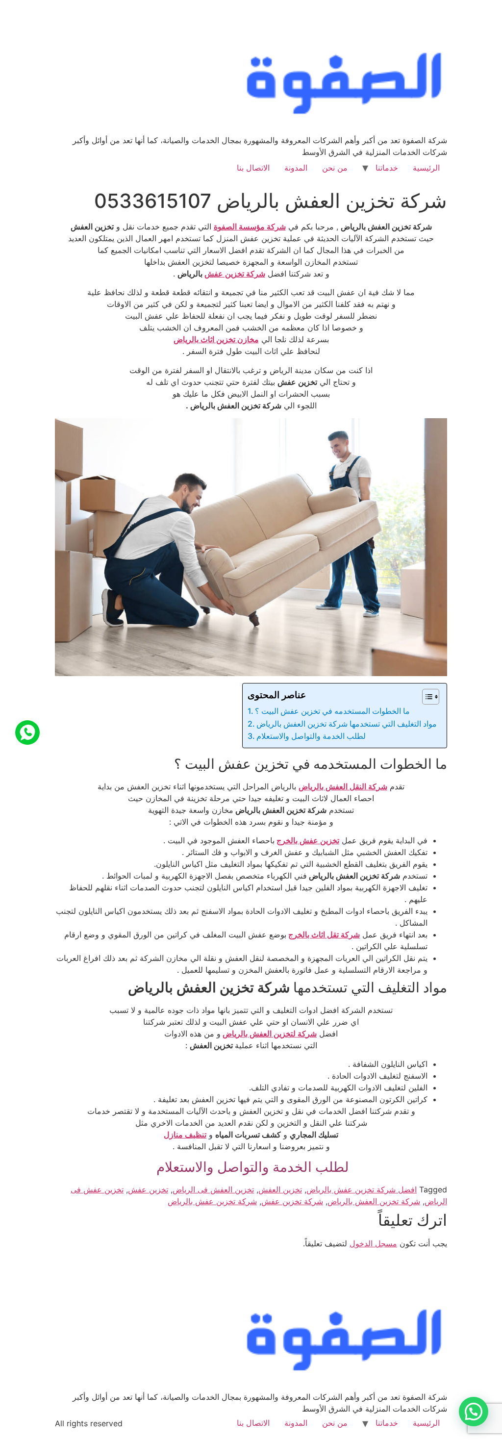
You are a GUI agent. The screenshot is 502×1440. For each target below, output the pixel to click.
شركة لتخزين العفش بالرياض (270, 1033)
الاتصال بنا (253, 168)
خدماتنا (387, 168)
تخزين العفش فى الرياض (213, 1189)
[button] (473, 1411)
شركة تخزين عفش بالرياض (212, 1201)
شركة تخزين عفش (234, 273)
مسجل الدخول (373, 1243)
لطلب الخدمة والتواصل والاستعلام (312, 736)
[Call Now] (27, 732)
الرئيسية (426, 168)
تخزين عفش (148, 1189)
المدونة (295, 168)
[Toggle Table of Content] (426, 696)
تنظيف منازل (185, 1134)
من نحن (335, 168)
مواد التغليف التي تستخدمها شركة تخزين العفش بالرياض (346, 724)
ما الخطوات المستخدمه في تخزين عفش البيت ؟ (332, 711)
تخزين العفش (280, 1189)
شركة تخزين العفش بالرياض (373, 1201)
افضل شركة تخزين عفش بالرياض (361, 1189)
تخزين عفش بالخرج (307, 840)
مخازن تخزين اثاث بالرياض (216, 339)
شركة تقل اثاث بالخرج (324, 934)
